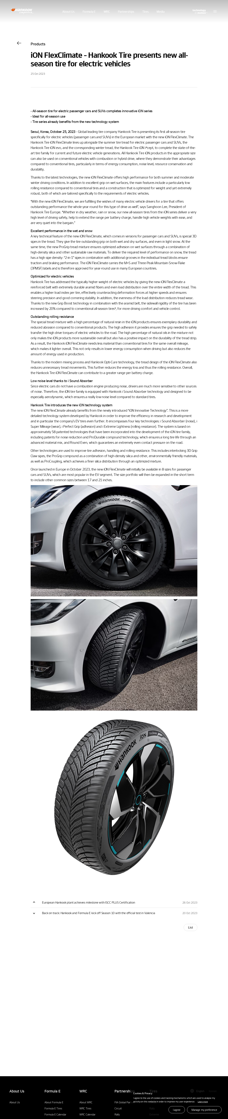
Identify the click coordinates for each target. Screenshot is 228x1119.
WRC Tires (85, 1108)
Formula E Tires (53, 1108)
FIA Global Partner (125, 1102)
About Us (14, 1102)
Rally (117, 1114)
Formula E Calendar (55, 1114)
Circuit (118, 1108)
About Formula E (54, 1102)
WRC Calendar (87, 1114)
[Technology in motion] (200, 11)
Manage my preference (204, 1110)
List (190, 927)
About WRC (85, 1102)
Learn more (203, 1101)
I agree (176, 1110)
